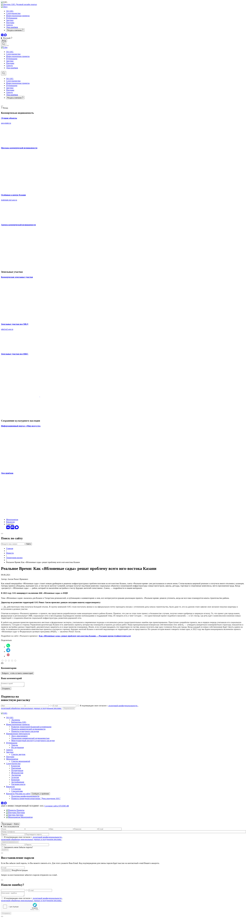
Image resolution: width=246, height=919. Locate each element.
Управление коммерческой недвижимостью (30, 738)
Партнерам (16, 768)
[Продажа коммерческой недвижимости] (20, 190)
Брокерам (15, 780)
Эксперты (15, 720)
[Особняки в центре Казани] (20, 220)
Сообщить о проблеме (40, 794)
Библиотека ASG (18, 722)
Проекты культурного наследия (25, 731)
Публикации (11, 18)
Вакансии (10, 522)
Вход (4, 41)
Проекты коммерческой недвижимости (28, 729)
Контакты (10, 794)
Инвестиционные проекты (18, 16)
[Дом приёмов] (20, 515)
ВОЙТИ (5, 850)
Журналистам (17, 773)
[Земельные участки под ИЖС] (20, 416)
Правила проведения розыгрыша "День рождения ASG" (36, 798)
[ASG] (8, 4)
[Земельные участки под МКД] (20, 349)
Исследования (17, 747)
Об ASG (9, 11)
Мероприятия (12, 519)
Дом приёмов (12, 27)
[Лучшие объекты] (20, 143)
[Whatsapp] (8, 647)
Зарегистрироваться (10, 842)
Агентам (15, 777)
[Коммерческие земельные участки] (20, 319)
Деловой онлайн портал (26, 4)
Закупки (9, 20)
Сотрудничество (13, 13)
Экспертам (16, 775)
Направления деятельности (18, 734)
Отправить (6, 689)
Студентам (16, 789)
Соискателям (17, 791)
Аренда (9, 25)
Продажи (10, 22)
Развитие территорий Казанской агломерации (31, 727)
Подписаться (69, 708)
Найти (28, 544)
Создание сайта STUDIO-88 (56, 806)
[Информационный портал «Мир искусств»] (20, 468)
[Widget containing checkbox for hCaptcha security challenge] (20, 906)
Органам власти (18, 784)
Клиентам (15, 766)
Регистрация (7, 824)
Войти (16, 824)
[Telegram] (8, 651)
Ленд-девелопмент (19, 736)
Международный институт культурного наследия (33, 740)
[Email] (8, 656)
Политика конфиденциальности (25, 796)
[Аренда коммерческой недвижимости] (20, 267)
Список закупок (18, 754)
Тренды (14, 745)
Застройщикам (17, 782)
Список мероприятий (20, 761)
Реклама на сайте (22, 794)
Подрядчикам (17, 770)
